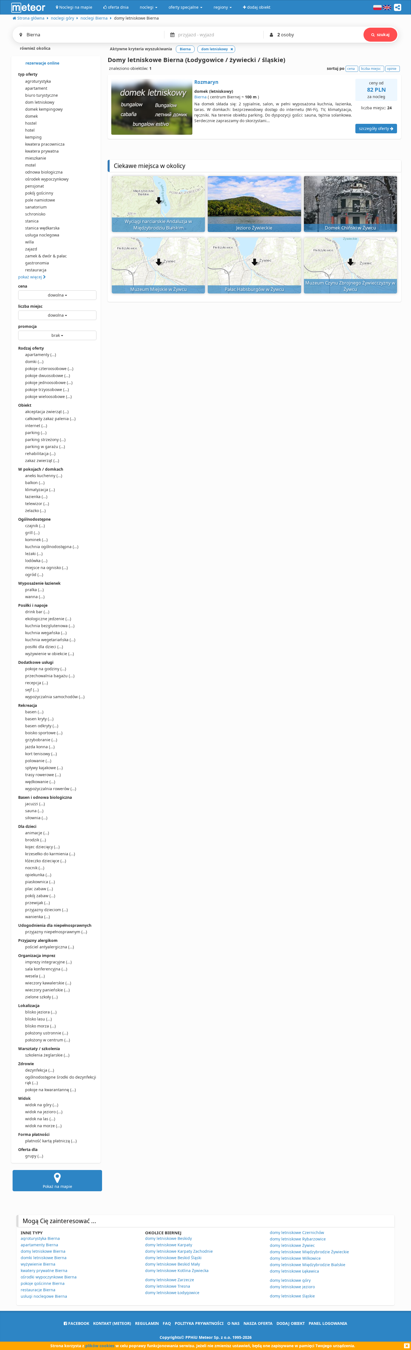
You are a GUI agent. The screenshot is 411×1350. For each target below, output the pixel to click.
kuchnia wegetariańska (50, 639)
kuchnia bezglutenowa (49, 625)
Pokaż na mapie (57, 1186)
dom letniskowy (39, 102)
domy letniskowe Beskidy (168, 1238)
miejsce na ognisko (46, 567)
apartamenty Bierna (39, 1244)
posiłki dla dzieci (44, 646)
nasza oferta (258, 1323)
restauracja (35, 270)
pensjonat (34, 186)
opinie (391, 68)
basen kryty (39, 718)
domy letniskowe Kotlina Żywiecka (177, 1270)
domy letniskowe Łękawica (294, 1271)
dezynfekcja (39, 1070)
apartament (36, 88)
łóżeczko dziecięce (45, 860)
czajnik (35, 525)
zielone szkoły (41, 997)
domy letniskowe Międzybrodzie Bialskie (307, 1264)
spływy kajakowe (44, 767)
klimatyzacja (40, 489)
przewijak (37, 902)
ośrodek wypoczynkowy (46, 179)
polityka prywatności (199, 1323)
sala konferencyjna (46, 969)
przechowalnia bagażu (49, 675)
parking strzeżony (45, 439)
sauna (34, 810)
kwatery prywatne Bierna (44, 1270)
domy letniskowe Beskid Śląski (173, 1257)
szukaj (383, 34)
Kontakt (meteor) (112, 1323)
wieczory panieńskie (47, 990)
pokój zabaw (40, 895)
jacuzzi (35, 803)
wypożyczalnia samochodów (54, 696)
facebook (78, 1323)
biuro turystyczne (41, 95)
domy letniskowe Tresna (167, 1286)
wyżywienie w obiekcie (49, 653)
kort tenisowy (41, 753)
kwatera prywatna (42, 151)
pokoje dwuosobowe (47, 375)
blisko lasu (38, 1019)
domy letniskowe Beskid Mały (172, 1264)
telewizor (37, 503)
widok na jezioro (43, 1111)
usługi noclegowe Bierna (44, 1296)
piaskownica (40, 881)
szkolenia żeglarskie (47, 1055)
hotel (30, 130)
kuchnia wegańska (46, 632)
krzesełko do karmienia (50, 853)
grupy (34, 1156)
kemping (33, 137)
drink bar (37, 611)
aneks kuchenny (43, 475)
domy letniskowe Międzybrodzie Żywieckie (309, 1251)
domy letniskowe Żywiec (292, 1245)
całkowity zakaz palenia (50, 418)
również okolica (34, 48)
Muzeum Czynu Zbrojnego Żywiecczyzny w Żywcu (350, 286)
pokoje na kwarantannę (50, 1089)
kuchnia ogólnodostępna (51, 546)
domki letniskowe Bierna (44, 1257)
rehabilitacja (40, 453)
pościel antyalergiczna (49, 946)
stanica (32, 221)
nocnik (34, 867)
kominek (36, 539)
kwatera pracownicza (45, 144)
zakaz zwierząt (42, 460)
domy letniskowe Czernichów (297, 1232)
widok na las (40, 1118)
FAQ (167, 1323)
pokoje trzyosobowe (47, 389)
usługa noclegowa (42, 235)
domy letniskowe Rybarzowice (298, 1239)
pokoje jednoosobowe (48, 382)
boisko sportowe (43, 732)
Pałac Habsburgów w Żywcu (254, 289)
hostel (31, 123)
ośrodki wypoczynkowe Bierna (49, 1277)
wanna (34, 596)
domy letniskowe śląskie (292, 1296)
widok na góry (41, 1104)
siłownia (36, 817)
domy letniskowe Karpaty (168, 1244)
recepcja (36, 682)
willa (29, 242)
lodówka (36, 560)
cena (22, 286)
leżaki (33, 553)
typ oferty (27, 74)
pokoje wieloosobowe (48, 396)
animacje (37, 832)
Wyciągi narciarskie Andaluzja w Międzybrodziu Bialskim (158, 224)
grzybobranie (41, 739)
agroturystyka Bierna (40, 1238)
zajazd (31, 249)
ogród (34, 574)
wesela (35, 976)
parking (35, 432)
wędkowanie (40, 781)
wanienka (37, 916)
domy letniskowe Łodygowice (172, 1292)
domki (34, 361)
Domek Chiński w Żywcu (350, 228)
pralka (34, 589)
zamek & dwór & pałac (46, 256)
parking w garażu (45, 446)
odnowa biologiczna (44, 172)
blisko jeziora (40, 1012)
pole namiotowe (40, 200)
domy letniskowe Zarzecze (169, 1279)
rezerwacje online (41, 63)
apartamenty (40, 354)
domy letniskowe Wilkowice (295, 1258)
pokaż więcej (30, 277)
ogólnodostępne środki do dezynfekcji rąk (60, 1079)
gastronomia (37, 263)
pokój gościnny (39, 193)
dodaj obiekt (291, 1323)
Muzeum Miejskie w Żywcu (158, 289)
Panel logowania (328, 1323)
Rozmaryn (206, 82)
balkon (34, 482)
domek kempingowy (44, 109)
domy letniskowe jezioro (292, 1286)
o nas (233, 1323)
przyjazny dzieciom (46, 909)
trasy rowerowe (43, 774)
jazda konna (40, 746)
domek (31, 116)
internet (36, 425)
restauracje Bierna (38, 1289)
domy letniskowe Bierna (43, 1251)
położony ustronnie (46, 1033)
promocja (27, 326)
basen (34, 711)
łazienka (36, 496)
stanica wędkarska (42, 228)
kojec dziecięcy (42, 846)
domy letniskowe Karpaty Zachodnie (179, 1251)
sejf (32, 689)
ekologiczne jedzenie (48, 618)
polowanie (38, 760)
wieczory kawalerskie (48, 983)
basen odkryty (41, 725)
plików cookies (99, 1345)
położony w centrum (47, 1040)
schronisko (35, 214)
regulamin (147, 1323)
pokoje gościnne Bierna (43, 1283)
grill (32, 532)
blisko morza (40, 1026)
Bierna (200, 97)
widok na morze (43, 1125)
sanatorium (36, 207)
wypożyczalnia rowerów (50, 788)
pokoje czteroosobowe (49, 368)
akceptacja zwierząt (46, 411)
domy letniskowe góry (290, 1280)
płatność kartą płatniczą (51, 1140)
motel (30, 165)
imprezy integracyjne (48, 962)
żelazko (35, 510)
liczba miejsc (30, 306)
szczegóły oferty (374, 128)
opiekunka (38, 874)
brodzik (35, 839)
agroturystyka (38, 81)
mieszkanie (35, 158)
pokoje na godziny (45, 668)
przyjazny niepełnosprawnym (56, 931)
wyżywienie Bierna (38, 1264)
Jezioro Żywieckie (254, 228)
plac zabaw (39, 888)
